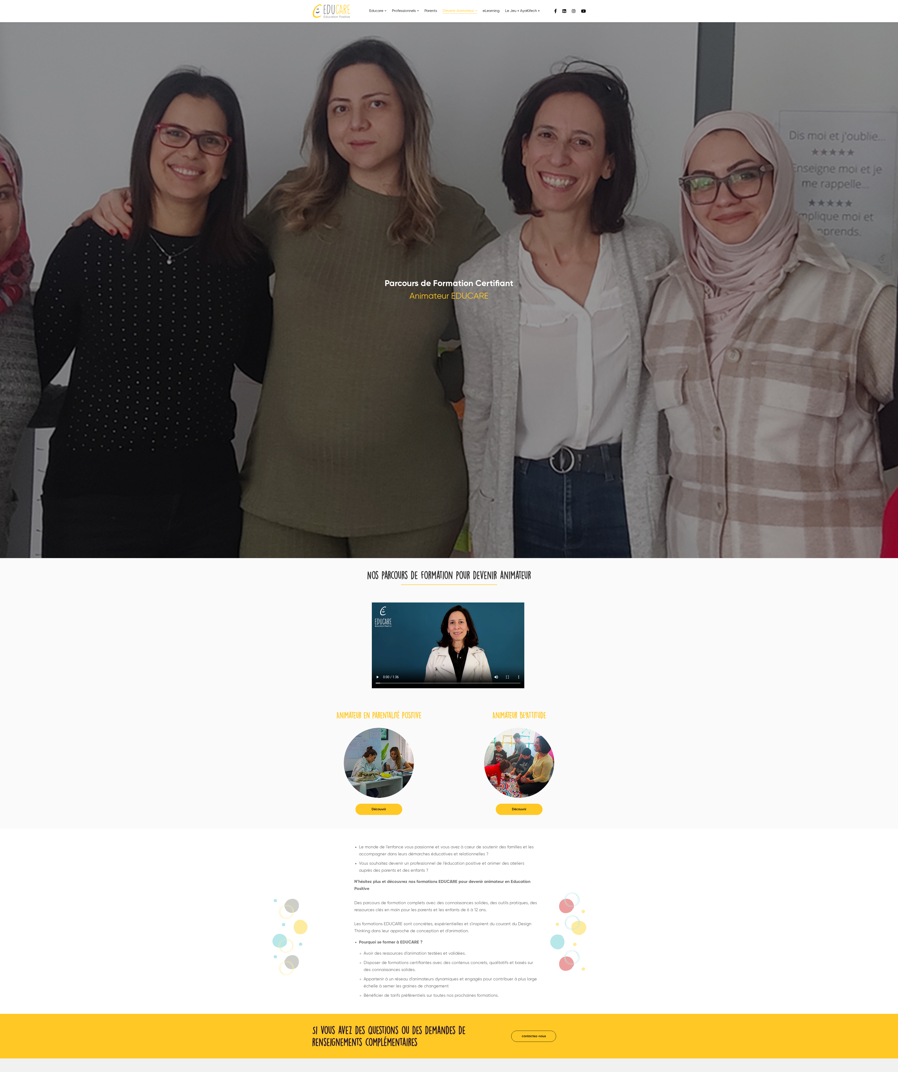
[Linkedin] (564, 11)
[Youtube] (583, 11)
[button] (378, 809)
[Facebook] (555, 11)
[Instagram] (573, 11)
